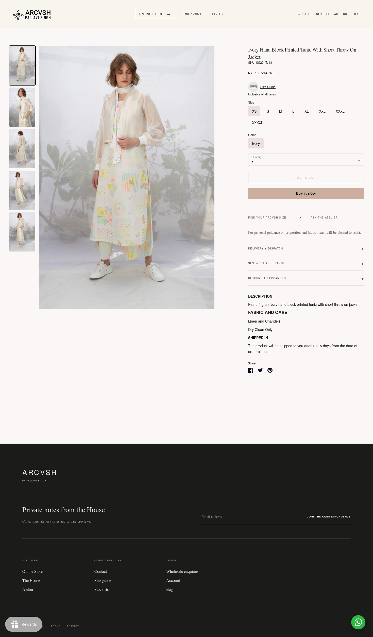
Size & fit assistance (306, 263)
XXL (322, 111)
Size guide (102, 580)
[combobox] (306, 159)
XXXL (340, 111)
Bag (357, 14)
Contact (100, 571)
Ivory (256, 143)
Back (304, 14)
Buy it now (306, 193)
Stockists (101, 589)
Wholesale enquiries (182, 571)
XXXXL (257, 122)
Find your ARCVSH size (274, 217)
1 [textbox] (253, 161)
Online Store (32, 571)
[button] (263, 87)
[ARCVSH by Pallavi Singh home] (33, 14)
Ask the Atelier (337, 217)
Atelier (216, 13)
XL (306, 111)
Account (341, 14)
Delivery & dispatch (306, 248)
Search (322, 14)
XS (254, 111)
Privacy (73, 626)
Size (251, 102)
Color (252, 135)
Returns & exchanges (306, 278)
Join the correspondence (329, 516)
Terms (56, 626)
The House (192, 13)
